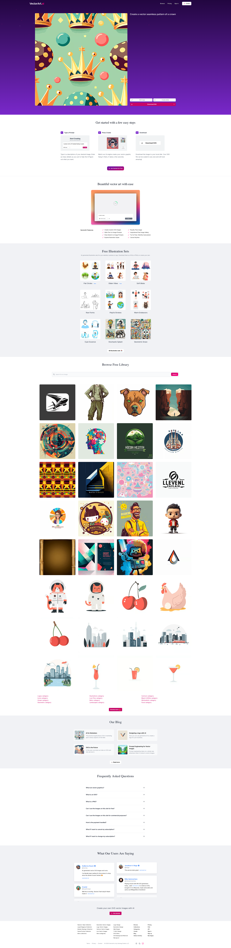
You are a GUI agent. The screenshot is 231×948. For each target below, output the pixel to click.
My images (151, 935)
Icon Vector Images (102, 931)
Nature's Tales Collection (84, 925)
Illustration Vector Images (104, 925)
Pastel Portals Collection (84, 931)
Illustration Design (118, 927)
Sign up (150, 933)
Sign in (176, 3)
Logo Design (116, 925)
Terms (88, 943)
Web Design (116, 929)
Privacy (94, 943)
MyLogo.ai (116, 938)
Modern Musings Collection (85, 929)
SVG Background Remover (120, 935)
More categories (101, 933)
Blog (135, 933)
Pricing (170, 3)
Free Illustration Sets (115, 251)
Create (135, 931)
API (149, 929)
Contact (100, 943)
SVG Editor (116, 933)
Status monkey (138, 935)
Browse (162, 3)
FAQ (149, 927)
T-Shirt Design (117, 931)
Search (175, 374)
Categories (137, 929)
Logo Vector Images (102, 927)
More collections (82, 933)
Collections (137, 927)
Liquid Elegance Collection (85, 927)
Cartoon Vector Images (103, 929)
